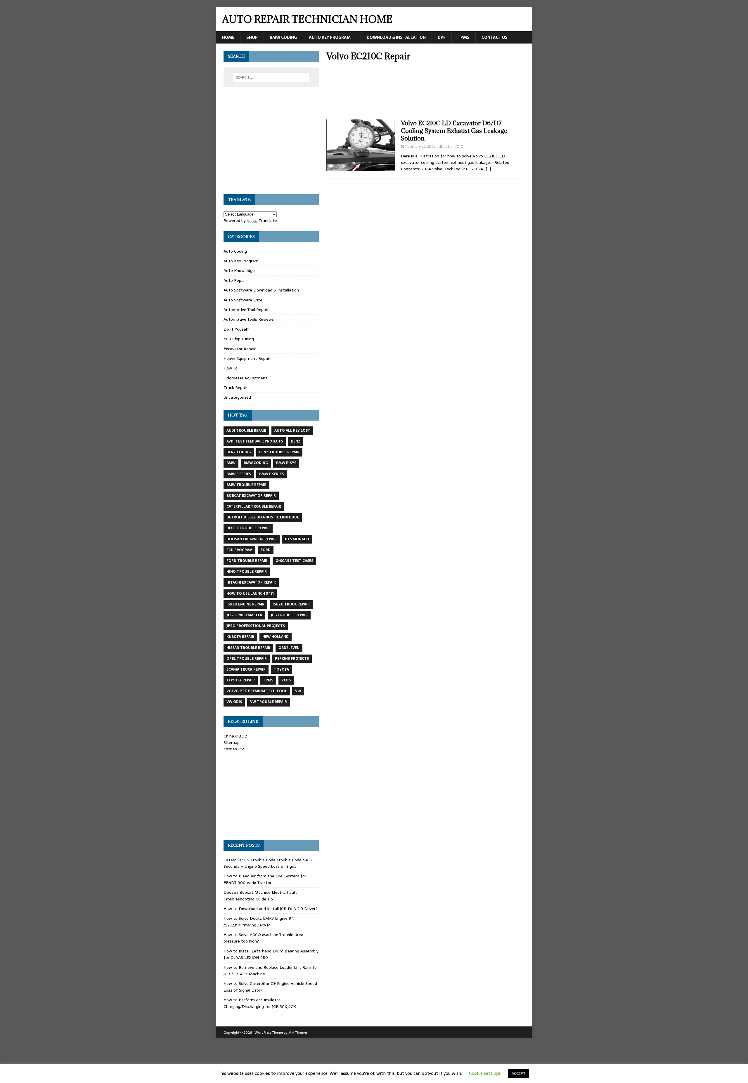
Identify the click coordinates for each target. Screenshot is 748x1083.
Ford (266, 550)
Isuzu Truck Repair (291, 604)
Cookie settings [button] (485, 1073)
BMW (231, 463)
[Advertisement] (425, 92)
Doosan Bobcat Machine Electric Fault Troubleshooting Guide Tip (260, 895)
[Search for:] (271, 77)
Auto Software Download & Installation (261, 290)
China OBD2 (235, 736)
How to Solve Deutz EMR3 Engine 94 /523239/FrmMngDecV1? (259, 921)
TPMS (464, 37)
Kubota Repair (240, 637)
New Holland (275, 637)
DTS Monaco (297, 539)
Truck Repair (235, 387)
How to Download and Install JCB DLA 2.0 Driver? (271, 908)
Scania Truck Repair (246, 669)
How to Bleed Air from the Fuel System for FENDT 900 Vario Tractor (265, 879)
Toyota (281, 669)
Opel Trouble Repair (246, 659)
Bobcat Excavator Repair (251, 496)
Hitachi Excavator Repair (251, 582)
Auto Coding (235, 251)
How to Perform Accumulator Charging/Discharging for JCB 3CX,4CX (260, 1003)
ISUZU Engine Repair (245, 604)
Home (228, 37)
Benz (295, 441)
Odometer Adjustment (245, 378)
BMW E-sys (286, 463)
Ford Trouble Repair (246, 561)
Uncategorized (237, 397)
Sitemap (232, 742)
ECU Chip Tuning (239, 339)
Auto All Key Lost (292, 430)
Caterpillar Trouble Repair (253, 506)
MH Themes (297, 1032)
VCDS (286, 680)
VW (298, 691)
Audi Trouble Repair (246, 430)
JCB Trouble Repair (289, 615)
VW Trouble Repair (268, 702)
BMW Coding (283, 37)
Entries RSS (234, 749)
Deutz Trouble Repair (248, 528)
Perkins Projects (292, 659)
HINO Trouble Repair (246, 572)
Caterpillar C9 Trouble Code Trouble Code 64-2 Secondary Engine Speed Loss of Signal (268, 863)
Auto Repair (235, 280)
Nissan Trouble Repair (248, 648)
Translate (268, 220)
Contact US (495, 37)
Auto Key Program (330, 37)
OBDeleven (288, 648)
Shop (252, 37)
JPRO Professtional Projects (255, 626)
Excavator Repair (240, 349)
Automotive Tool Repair (246, 309)
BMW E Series (238, 474)
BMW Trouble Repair (246, 485)
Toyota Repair (240, 680)
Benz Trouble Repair (279, 452)
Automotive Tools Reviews (249, 319)
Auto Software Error (243, 300)
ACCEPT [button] (519, 1073)
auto (448, 146)
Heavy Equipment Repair (247, 358)
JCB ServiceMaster (244, 615)
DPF (442, 37)
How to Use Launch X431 (250, 593)
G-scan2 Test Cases (294, 561)
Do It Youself (236, 329)
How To (231, 368)
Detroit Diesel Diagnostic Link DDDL (262, 517)
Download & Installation (396, 37)
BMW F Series (271, 474)
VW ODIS (234, 702)
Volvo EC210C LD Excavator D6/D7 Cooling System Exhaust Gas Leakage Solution (454, 130)
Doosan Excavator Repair (251, 539)
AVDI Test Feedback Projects (254, 441)
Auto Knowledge (239, 270)
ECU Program (239, 550)
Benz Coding (238, 452)
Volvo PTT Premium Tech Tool (256, 691)
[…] (488, 169)
